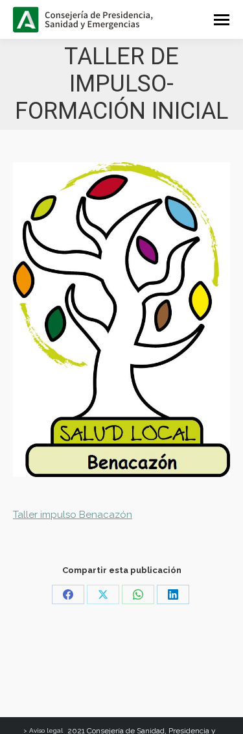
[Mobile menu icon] (221, 20)
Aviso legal (46, 730)
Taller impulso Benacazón (72, 514)
